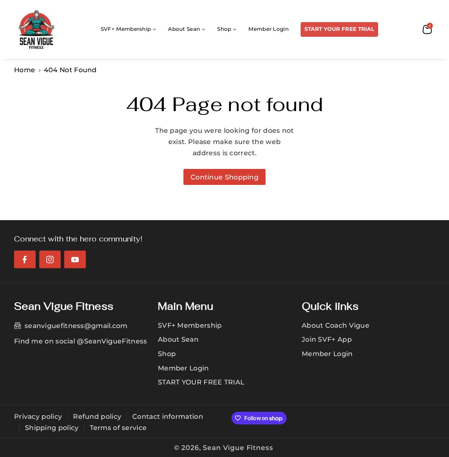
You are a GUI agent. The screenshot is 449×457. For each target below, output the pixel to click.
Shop (167, 353)
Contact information (167, 416)
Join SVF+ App (327, 339)
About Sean (178, 339)
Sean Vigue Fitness (238, 447)
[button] (128, 29)
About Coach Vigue (335, 325)
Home (24, 70)
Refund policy (97, 416)
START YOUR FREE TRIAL (201, 382)
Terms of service (118, 427)
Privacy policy (38, 416)
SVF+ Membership (190, 325)
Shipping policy (52, 427)
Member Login (183, 368)
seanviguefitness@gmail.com (76, 325)
